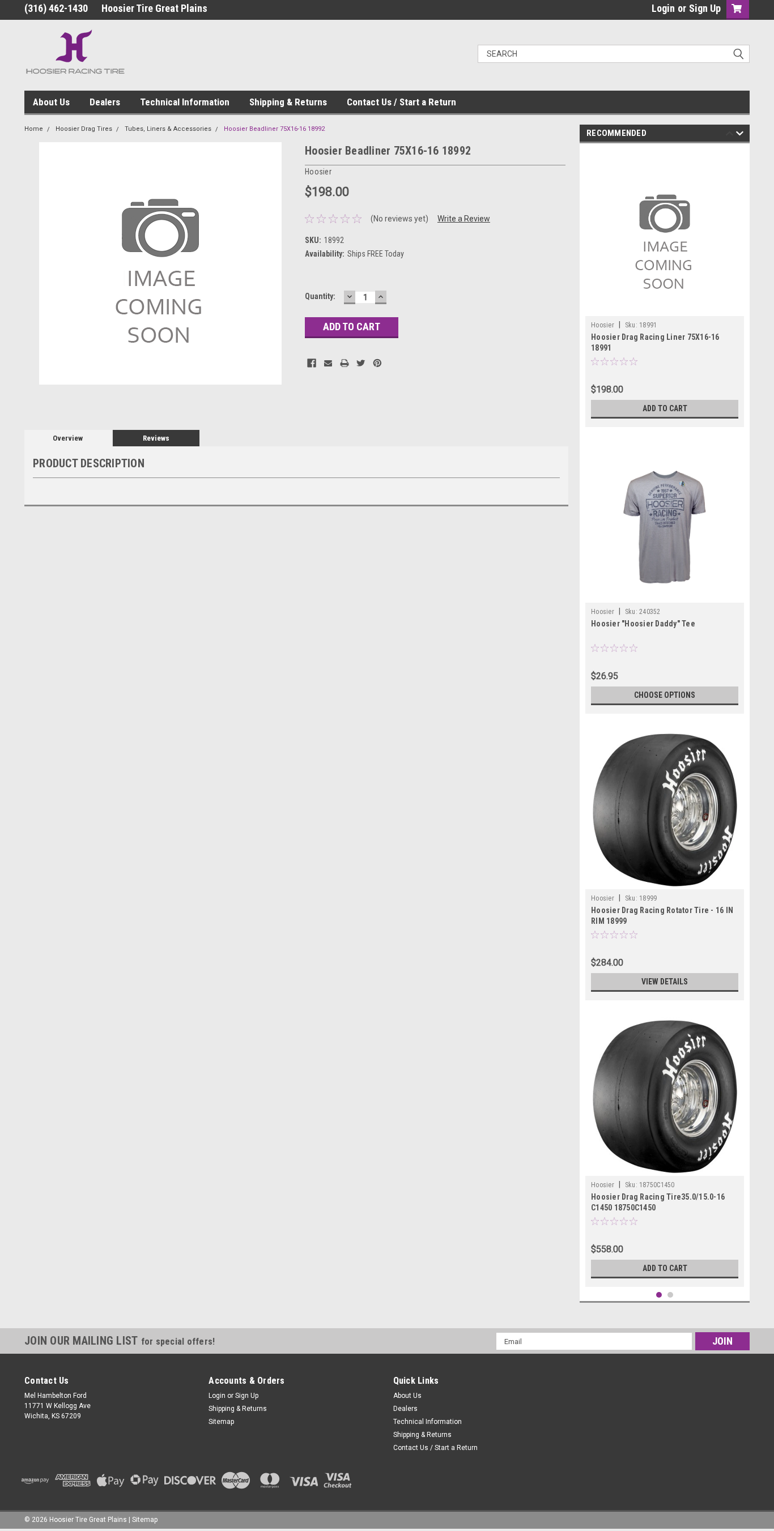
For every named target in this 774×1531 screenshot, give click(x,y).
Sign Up (705, 8)
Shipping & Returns (288, 102)
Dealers (105, 102)
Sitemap (221, 1422)
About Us (51, 102)
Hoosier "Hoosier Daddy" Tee (643, 623)
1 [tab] (659, 1295)
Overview (68, 438)
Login (663, 8)
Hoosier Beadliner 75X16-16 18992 (274, 129)
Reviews (156, 438)
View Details (664, 981)
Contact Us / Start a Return (401, 102)
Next (739, 135)
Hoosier (602, 325)
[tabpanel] (664, 288)
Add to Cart (665, 408)
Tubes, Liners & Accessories (168, 129)
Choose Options (664, 695)
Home (33, 129)
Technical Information (184, 102)
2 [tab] (670, 1295)
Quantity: (320, 296)
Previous (729, 135)
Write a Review (463, 218)
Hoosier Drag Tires (84, 129)
